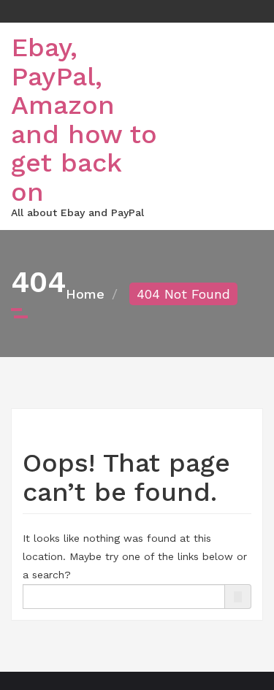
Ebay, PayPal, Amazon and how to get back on (84, 119)
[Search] (238, 596)
